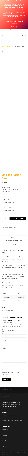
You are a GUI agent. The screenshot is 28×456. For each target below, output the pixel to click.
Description (14, 237)
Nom (3, 333)
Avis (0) (14, 244)
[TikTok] (10, 389)
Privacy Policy (12, 366)
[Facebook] (5, 389)
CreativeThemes (6, 454)
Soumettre (6, 379)
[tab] (14, 237)
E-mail (4, 340)
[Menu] (2, 35)
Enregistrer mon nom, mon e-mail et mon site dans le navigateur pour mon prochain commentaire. (13, 372)
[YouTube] (7, 389)
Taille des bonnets (7, 207)
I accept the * (10, 366)
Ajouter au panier (18, 218)
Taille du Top (5, 199)
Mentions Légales (7, 400)
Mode (10, 230)
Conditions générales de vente (11, 402)
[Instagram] (2, 389)
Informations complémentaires (14, 240)
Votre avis (5, 348)
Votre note (3, 330)
